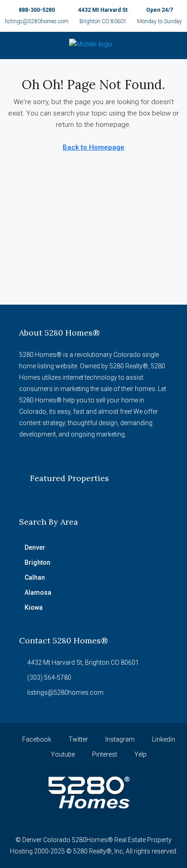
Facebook (36, 739)
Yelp (140, 754)
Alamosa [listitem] (38, 592)
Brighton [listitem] (37, 562)
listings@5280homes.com (37, 21)
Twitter (77, 739)
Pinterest (104, 754)
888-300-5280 (37, 10)
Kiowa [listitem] (34, 607)
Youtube (62, 754)
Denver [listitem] (35, 547)
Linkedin (163, 739)
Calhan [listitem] (35, 577)
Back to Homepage (93, 147)
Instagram (119, 739)
